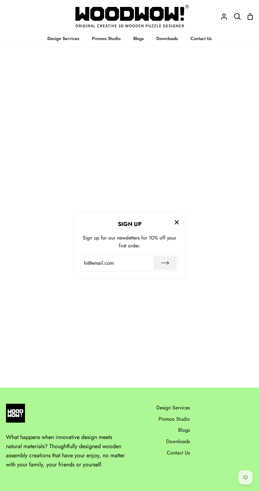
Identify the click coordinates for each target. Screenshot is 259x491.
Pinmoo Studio (174, 419)
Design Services (173, 407)
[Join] (165, 263)
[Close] (177, 222)
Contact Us (178, 452)
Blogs (184, 430)
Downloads (178, 441)
